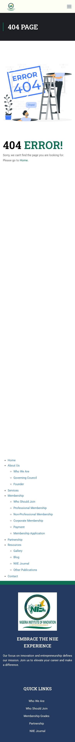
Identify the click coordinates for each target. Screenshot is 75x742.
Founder (18, 484)
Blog (16, 557)
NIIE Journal (21, 563)
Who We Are (21, 471)
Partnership (15, 539)
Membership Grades (36, 716)
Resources (14, 545)
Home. (24, 160)
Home (12, 460)
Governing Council (25, 478)
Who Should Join (24, 501)
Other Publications (25, 570)
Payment (19, 527)
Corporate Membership (28, 520)
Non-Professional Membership (33, 514)
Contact (13, 576)
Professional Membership (30, 508)
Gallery (17, 551)
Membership (16, 495)
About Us (14, 465)
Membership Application (29, 533)
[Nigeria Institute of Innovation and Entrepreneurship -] (11, 6)
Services (13, 490)
